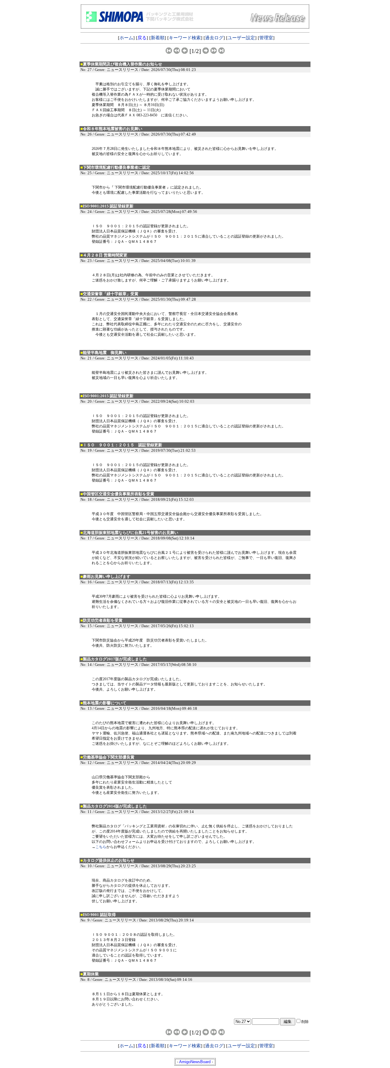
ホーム (126, 37)
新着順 (158, 37)
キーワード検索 (185, 37)
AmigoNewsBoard (195, 1061)
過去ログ (214, 37)
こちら (100, 847)
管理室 (266, 37)
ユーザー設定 (241, 37)
